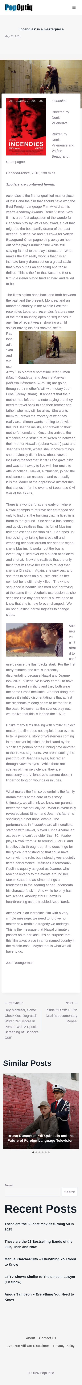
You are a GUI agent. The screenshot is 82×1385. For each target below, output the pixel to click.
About (30, 1338)
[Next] (72, 1111)
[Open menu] (73, 8)
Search (9, 1185)
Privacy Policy (64, 1346)
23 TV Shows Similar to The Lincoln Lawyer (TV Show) (40, 1279)
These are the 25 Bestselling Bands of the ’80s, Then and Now (38, 1244)
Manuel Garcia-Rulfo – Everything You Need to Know (40, 1261)
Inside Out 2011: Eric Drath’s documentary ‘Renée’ (61, 1012)
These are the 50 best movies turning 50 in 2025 (39, 1226)
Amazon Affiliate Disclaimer (28, 1346)
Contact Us (47, 1338)
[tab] (33, 1152)
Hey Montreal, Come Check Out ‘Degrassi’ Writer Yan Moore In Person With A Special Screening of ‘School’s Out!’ (22, 1021)
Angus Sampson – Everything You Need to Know (39, 1297)
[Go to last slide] (9, 1111)
